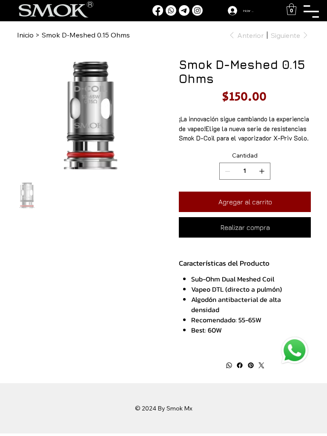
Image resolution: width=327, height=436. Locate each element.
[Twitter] (261, 365)
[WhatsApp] (228, 365)
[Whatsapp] (171, 10)
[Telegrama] (184, 10)
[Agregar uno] (261, 171)
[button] (291, 9)
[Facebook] (157, 10)
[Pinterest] (250, 365)
